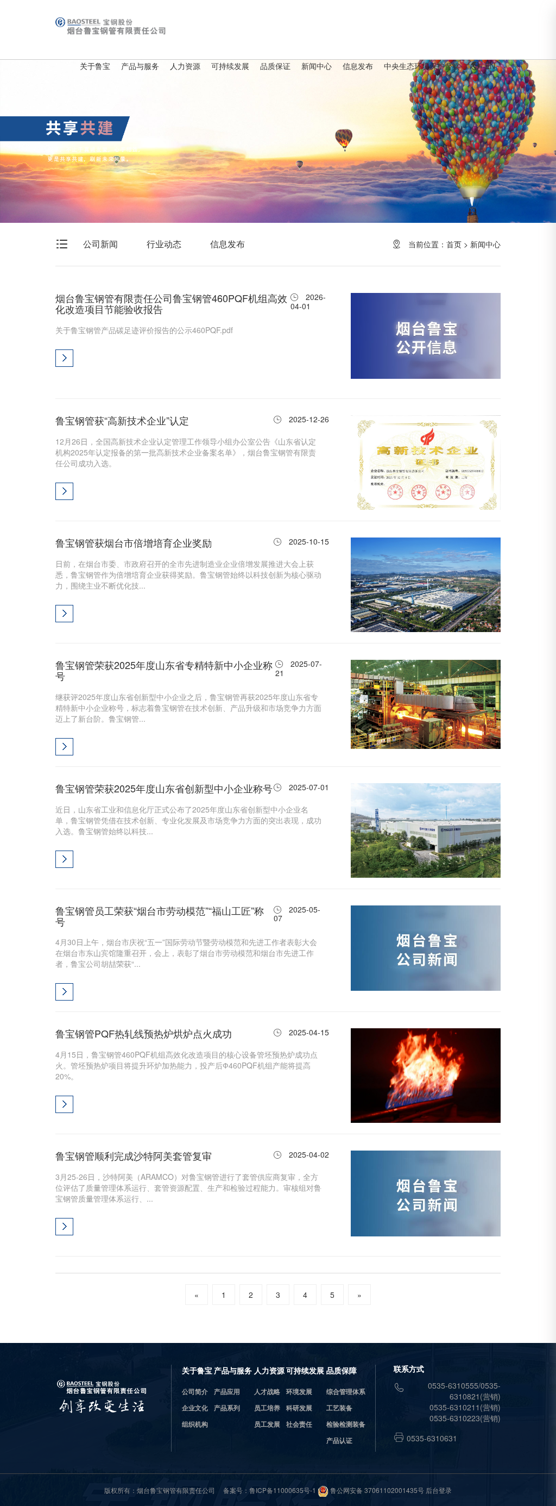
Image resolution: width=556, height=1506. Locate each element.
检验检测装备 (345, 1424)
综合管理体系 (345, 1391)
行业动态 (164, 244)
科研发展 (299, 1408)
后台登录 (439, 1490)
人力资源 (185, 65)
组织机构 (195, 1424)
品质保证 (275, 65)
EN (483, 65)
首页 (454, 244)
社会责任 (299, 1424)
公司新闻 (100, 244)
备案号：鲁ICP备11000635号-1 (269, 1490)
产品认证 (339, 1440)
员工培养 (267, 1408)
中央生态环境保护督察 (422, 65)
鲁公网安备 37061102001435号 (376, 1490)
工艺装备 (339, 1408)
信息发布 (358, 65)
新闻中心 (316, 65)
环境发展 (299, 1391)
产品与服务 (140, 65)
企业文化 (195, 1408)
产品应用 (227, 1391)
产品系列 (227, 1408)
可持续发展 (230, 65)
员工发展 (267, 1424)
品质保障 (341, 1370)
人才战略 (267, 1391)
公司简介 (195, 1391)
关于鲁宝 (95, 65)
